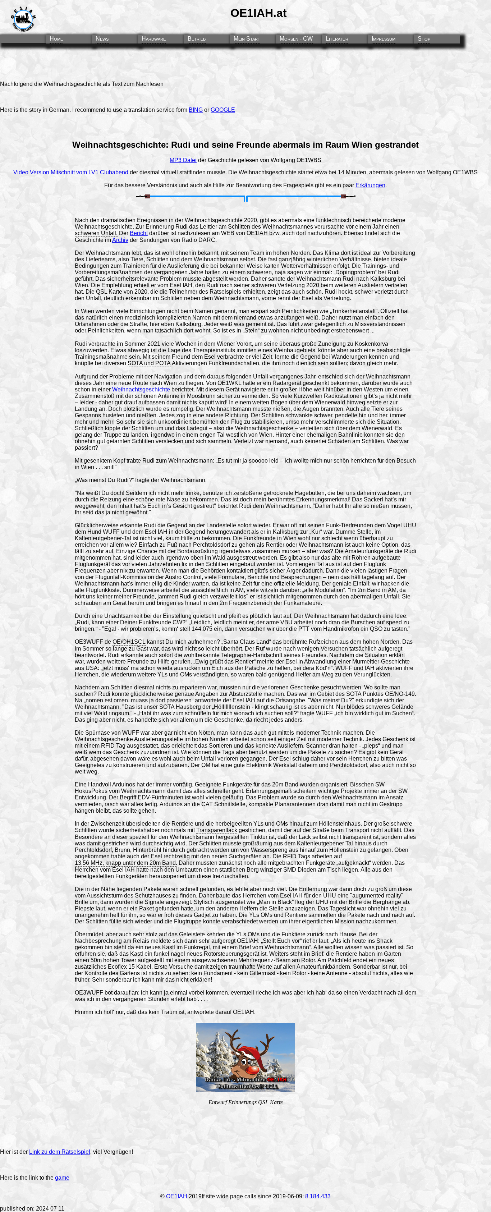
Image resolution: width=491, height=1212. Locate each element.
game (62, 1178)
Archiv (120, 240)
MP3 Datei (183, 160)
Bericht (139, 233)
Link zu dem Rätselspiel (59, 1152)
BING (196, 110)
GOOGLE (223, 110)
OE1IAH (176, 1196)
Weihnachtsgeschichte (141, 389)
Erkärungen (370, 185)
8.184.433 (318, 1196)
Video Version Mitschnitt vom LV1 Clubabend (70, 172)
